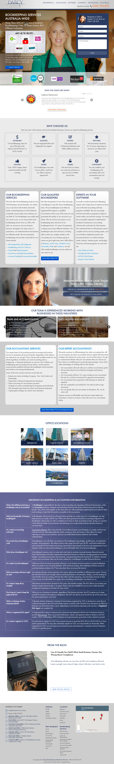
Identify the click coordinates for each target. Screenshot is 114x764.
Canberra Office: (14, 740)
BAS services (42, 615)
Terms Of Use (48, 762)
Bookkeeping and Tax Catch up (19, 247)
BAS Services (63, 731)
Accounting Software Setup (65, 751)
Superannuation (22, 250)
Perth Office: (13, 720)
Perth (51, 246)
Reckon (48, 716)
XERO (47, 711)
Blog (47, 748)
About (47, 731)
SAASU (48, 713)
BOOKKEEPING (48, 3)
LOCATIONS (104, 3)
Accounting (49, 735)
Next (91, 100)
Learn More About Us (50, 258)
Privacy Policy (56, 762)
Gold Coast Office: (15, 728)
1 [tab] (82, 93)
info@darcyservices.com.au (17, 710)
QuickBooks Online (51, 718)
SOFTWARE (71, 3)
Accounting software (39, 530)
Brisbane (46, 244)
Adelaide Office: (14, 732)
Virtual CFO (63, 755)
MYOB (47, 709)
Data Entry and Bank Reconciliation (20, 253)
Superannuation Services (64, 748)
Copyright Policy (65, 762)
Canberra (60, 246)
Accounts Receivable (29, 256)
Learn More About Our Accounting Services (57, 410)
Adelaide (62, 718)
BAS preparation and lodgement (19, 244)
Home (47, 729)
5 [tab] (88, 93)
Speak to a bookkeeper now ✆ (86, 289)
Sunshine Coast (64, 244)
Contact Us (49, 746)
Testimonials (49, 744)
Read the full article (61, 689)
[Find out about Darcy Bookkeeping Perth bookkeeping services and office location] (82, 457)
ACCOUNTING (61, 3)
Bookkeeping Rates (51, 738)
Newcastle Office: (14, 736)
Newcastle (45, 246)
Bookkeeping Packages (49, 740)
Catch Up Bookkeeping (63, 736)
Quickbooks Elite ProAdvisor (88, 253)
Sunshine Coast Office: (16, 724)
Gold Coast (54, 244)
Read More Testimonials (57, 110)
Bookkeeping (49, 733)
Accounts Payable (14, 256)
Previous (22, 100)
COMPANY (81, 3)
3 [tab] (85, 93)
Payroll (10, 250)
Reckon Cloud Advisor (86, 259)
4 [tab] (86, 93)
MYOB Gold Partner (85, 256)
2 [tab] (83, 93)
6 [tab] (89, 93)
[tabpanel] (57, 99)
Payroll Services (64, 733)
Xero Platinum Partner (86, 250)
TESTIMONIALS (93, 3)
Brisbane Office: (14, 716)
